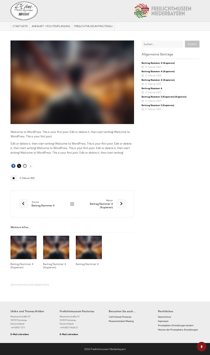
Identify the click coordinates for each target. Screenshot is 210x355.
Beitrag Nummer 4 (152, 88)
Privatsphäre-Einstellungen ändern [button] (176, 325)
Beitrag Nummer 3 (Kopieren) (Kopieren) (164, 96)
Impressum (163, 321)
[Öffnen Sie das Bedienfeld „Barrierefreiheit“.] (201, 346)
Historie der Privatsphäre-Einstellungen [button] (178, 329)
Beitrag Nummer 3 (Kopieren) (158, 105)
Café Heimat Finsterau (120, 317)
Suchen (192, 44)
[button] (13, 166)
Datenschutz (164, 317)
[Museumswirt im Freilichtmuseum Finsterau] (24, 11)
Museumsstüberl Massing (121, 321)
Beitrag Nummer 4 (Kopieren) (158, 63)
